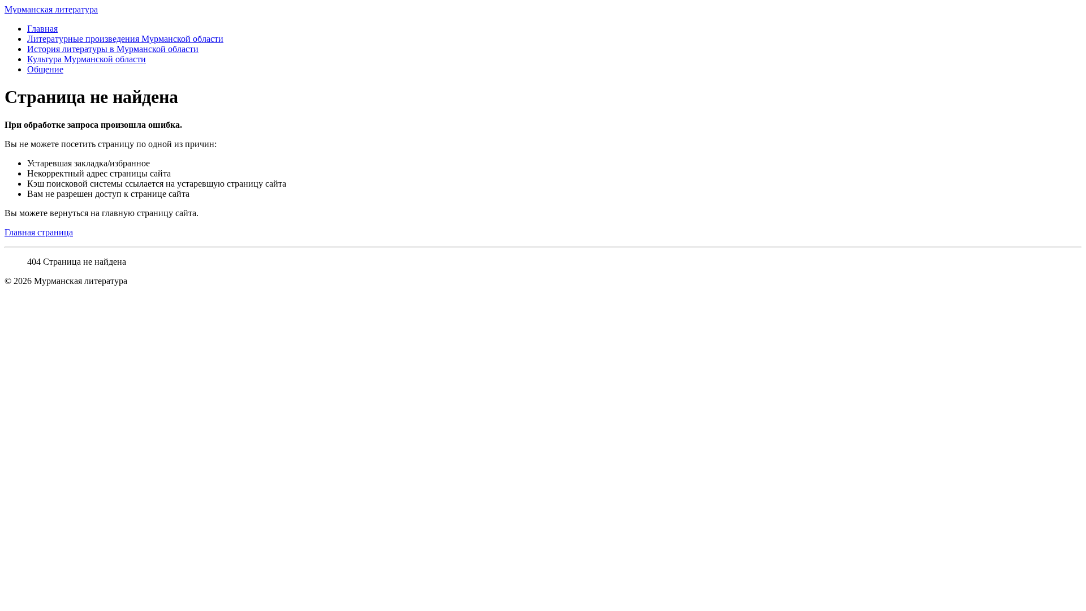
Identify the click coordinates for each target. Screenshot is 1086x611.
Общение (45, 69)
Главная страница (39, 232)
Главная (42, 28)
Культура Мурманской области (86, 59)
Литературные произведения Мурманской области (125, 39)
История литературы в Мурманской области (113, 49)
